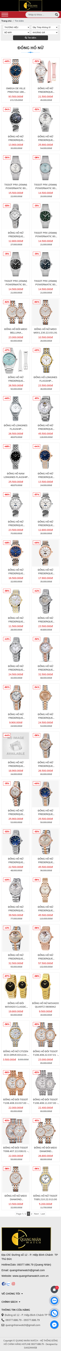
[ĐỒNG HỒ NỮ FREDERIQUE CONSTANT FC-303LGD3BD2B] (45, 842)
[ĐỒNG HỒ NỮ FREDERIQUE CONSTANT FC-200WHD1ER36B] (15, 216)
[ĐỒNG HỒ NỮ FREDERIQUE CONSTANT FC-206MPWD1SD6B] (15, 505)
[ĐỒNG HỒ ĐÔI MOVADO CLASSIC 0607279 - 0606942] (15, 986)
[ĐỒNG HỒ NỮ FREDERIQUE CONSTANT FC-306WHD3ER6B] (15, 649)
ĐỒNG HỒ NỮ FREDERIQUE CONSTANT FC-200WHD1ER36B (15, 234)
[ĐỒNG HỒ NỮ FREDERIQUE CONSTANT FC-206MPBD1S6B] (15, 119)
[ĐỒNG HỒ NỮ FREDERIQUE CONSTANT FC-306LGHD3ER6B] (45, 601)
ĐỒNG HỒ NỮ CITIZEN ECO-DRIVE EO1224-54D (15, 1053)
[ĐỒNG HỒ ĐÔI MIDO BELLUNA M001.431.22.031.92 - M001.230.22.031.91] (15, 312)
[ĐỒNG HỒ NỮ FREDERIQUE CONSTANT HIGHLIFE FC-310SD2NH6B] (45, 119)
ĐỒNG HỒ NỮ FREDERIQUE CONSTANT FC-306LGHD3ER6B (45, 619)
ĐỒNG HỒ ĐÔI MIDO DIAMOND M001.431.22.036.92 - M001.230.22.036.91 (45, 1149)
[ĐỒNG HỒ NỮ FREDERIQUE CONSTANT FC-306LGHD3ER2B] (45, 745)
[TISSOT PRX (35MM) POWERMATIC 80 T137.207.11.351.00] (45, 168)
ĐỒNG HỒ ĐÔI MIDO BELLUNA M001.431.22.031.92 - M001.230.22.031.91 (15, 331)
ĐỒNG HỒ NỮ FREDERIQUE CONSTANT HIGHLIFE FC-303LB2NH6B (16, 379)
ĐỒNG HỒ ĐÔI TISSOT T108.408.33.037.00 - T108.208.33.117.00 (15, 1101)
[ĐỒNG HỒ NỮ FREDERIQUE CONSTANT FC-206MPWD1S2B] (45, 553)
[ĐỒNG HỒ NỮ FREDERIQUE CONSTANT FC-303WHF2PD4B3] (45, 890)
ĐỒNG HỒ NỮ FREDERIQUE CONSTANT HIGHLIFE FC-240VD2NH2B (45, 90)
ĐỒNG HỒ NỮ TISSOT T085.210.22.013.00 (45, 1197)
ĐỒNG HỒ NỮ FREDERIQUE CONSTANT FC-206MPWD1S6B (45, 523)
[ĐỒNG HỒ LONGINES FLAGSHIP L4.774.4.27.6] (15, 408)
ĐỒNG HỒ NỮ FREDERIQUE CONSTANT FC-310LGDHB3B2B (15, 957)
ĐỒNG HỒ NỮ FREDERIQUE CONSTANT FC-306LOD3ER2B (45, 716)
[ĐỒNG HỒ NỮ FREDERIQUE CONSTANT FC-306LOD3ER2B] (45, 697)
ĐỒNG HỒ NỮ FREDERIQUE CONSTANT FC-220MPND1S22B (45, 475)
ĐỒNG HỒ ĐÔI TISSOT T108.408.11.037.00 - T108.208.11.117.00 (45, 1101)
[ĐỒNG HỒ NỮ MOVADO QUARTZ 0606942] (45, 986)
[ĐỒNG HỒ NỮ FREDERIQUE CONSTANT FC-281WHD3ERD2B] (45, 649)
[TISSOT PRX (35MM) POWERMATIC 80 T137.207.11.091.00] (45, 216)
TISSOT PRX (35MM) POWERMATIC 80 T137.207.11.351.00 (45, 186)
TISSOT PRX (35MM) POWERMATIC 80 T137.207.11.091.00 (45, 234)
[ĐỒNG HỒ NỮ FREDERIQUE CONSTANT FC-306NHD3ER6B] (15, 842)
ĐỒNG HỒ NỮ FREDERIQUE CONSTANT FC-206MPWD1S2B (45, 571)
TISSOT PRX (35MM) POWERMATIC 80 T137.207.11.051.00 (15, 282)
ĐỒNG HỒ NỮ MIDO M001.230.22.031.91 (45, 331)
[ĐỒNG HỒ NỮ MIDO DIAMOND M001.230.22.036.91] (15, 1179)
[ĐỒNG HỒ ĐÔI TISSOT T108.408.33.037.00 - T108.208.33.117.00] (15, 1082)
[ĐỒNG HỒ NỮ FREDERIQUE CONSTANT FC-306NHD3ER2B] (45, 793)
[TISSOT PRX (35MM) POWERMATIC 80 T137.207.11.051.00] (15, 264)
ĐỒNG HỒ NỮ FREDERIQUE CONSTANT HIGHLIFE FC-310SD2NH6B (45, 138)
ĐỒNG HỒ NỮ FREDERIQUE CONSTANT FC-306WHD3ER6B (16, 668)
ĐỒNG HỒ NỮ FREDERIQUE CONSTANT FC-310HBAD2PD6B (45, 427)
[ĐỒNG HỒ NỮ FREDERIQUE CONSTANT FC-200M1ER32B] (15, 697)
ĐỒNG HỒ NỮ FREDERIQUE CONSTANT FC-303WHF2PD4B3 (45, 908)
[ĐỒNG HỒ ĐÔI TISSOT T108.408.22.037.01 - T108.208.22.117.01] (45, 1034)
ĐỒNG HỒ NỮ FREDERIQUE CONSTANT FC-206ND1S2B (15, 571)
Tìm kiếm (31, 37)
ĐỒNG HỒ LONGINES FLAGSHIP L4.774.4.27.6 (15, 427)
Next (36, 1213)
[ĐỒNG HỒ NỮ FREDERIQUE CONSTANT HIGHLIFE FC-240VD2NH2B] (45, 71)
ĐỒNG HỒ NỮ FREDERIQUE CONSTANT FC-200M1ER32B (15, 716)
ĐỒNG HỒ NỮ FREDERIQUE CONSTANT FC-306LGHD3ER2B (45, 764)
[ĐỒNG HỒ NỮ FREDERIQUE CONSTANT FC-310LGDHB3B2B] (15, 938)
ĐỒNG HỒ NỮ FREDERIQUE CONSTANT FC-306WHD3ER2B (16, 812)
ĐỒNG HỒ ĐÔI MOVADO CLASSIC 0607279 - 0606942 (15, 1005)
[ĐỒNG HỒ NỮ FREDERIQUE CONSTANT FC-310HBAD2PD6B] (45, 408)
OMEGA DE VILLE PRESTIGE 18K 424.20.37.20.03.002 (16, 90)
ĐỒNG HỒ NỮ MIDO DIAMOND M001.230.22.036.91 (16, 1197)
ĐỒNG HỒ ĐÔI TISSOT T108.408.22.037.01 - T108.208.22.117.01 (45, 1053)
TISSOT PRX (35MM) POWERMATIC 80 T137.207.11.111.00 (15, 186)
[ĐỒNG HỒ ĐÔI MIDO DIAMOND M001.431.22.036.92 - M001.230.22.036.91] (45, 1131)
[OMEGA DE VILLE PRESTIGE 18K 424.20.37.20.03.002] (15, 71)
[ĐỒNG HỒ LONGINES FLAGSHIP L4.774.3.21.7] (45, 360)
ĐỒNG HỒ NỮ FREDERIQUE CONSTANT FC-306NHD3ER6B (15, 860)
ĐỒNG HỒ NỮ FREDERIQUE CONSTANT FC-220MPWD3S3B (15, 619)
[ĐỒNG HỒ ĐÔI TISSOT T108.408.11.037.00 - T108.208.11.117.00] (45, 1082)
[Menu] (4, 14)
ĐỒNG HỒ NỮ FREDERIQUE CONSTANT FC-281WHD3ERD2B (45, 668)
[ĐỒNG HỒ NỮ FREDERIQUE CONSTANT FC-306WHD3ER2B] (15, 793)
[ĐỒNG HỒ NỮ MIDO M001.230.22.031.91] (45, 312)
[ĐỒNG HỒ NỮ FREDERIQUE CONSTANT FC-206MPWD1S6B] (45, 505)
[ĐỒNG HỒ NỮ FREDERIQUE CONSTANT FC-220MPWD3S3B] (15, 601)
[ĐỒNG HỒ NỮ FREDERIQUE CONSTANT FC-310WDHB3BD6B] (15, 890)
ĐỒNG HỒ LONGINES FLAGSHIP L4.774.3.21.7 (45, 379)
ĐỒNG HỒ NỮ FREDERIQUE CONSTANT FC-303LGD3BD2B (45, 860)
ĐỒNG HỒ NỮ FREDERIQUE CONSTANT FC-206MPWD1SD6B (15, 523)
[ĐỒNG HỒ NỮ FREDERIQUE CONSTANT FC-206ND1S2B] (15, 553)
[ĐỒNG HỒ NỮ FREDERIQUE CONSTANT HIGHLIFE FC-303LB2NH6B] (15, 360)
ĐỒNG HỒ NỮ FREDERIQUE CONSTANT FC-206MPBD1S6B (15, 138)
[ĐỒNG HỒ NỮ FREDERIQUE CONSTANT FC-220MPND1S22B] (45, 456)
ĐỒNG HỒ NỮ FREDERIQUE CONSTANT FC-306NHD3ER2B (45, 812)
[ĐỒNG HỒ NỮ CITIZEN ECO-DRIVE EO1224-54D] (15, 1034)
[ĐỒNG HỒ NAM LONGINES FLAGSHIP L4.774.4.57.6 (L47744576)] (15, 456)
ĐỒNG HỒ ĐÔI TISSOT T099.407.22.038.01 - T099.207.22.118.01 (15, 1149)
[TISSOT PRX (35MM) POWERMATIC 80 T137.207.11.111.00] (15, 168)
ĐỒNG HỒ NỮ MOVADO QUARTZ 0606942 (45, 1005)
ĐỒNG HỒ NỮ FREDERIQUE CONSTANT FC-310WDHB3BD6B (15, 908)
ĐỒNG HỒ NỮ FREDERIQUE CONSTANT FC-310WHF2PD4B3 (45, 957)
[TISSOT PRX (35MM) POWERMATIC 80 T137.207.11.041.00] (45, 264)
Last (43, 1213)
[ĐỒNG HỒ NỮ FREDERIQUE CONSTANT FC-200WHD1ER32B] (15, 745)
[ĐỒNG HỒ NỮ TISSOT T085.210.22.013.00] (45, 1179)
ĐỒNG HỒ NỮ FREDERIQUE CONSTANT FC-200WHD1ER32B (15, 764)
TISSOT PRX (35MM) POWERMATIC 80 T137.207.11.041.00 (45, 282)
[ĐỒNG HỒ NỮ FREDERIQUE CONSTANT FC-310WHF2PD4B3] (45, 938)
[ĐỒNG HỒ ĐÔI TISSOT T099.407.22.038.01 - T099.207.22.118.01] (15, 1131)
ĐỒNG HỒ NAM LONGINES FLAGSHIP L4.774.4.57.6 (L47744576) (16, 475)
